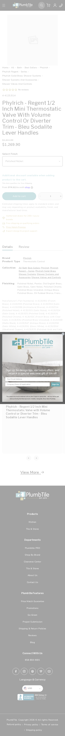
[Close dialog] (63, 334)
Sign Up (55, 384)
